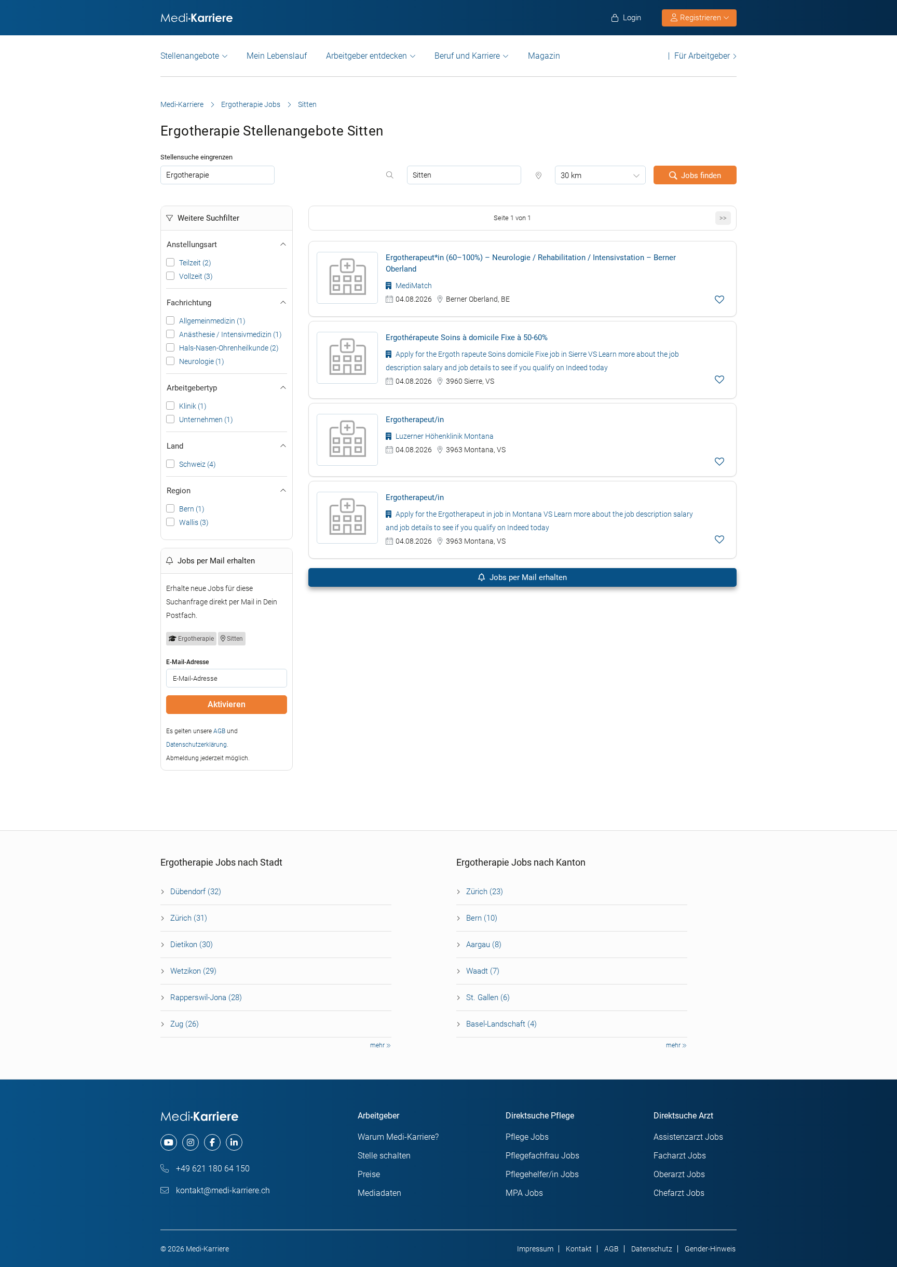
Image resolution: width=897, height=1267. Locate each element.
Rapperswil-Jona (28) (206, 997)
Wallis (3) (194, 522)
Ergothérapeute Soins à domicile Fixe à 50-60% (467, 337)
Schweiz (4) (197, 464)
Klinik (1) (193, 406)
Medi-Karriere (181, 104)
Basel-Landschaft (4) (501, 1024)
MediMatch (413, 285)
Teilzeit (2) (195, 263)
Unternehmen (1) (206, 419)
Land (175, 446)
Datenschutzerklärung (196, 744)
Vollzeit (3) (196, 276)
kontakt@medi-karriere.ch (222, 1190)
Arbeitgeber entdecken (366, 55)
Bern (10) (481, 918)
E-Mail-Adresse (187, 662)
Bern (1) (192, 509)
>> (723, 218)
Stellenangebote (189, 55)
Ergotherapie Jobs (250, 104)
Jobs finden (701, 175)
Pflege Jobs (527, 1137)
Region (179, 490)
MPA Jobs (524, 1193)
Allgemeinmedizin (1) (212, 321)
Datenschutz (651, 1249)
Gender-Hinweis (710, 1249)
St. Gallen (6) (488, 997)
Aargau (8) (483, 944)
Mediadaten (379, 1193)
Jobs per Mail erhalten (527, 577)
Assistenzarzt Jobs (688, 1137)
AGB (219, 731)
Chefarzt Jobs (679, 1193)
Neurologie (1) (201, 361)
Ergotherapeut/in (415, 419)
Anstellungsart (192, 244)
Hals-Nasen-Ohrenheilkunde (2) (229, 348)
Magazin (544, 55)
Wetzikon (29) (193, 971)
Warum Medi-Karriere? (398, 1137)
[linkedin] (234, 1142)
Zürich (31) (188, 918)
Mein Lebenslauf (277, 55)
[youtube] (168, 1142)
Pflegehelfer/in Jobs (542, 1174)
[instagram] (190, 1142)
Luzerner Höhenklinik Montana (444, 436)
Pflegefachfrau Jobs (542, 1156)
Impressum (535, 1249)
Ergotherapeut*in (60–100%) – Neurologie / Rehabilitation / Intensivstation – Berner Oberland (531, 263)
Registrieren (700, 17)
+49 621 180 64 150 (212, 1169)
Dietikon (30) (191, 944)
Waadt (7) (482, 971)
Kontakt (579, 1249)
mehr (378, 1045)
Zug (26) (184, 1024)
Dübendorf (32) (195, 891)
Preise (369, 1174)
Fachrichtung (189, 302)
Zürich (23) (484, 891)
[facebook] (212, 1142)
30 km (571, 175)
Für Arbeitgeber (702, 55)
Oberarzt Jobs (679, 1174)
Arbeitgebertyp (192, 388)
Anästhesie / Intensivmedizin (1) (230, 334)
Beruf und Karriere (467, 55)
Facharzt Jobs (680, 1156)
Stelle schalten (384, 1156)
